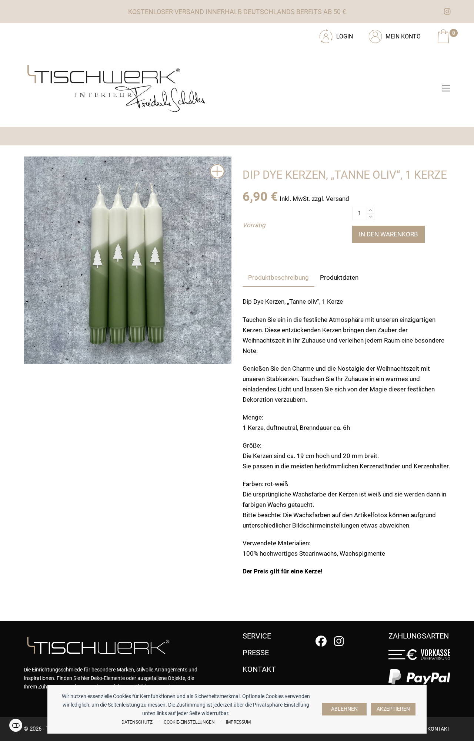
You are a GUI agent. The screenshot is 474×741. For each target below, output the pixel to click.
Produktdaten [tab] (339, 277)
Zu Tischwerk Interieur (74, 33)
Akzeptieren (393, 709)
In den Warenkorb (388, 234)
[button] (446, 88)
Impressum (238, 722)
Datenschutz (137, 722)
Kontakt (438, 729)
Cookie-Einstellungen (189, 722)
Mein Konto (403, 36)
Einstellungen (15, 725)
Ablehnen (344, 709)
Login (344, 36)
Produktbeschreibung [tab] (278, 277)
